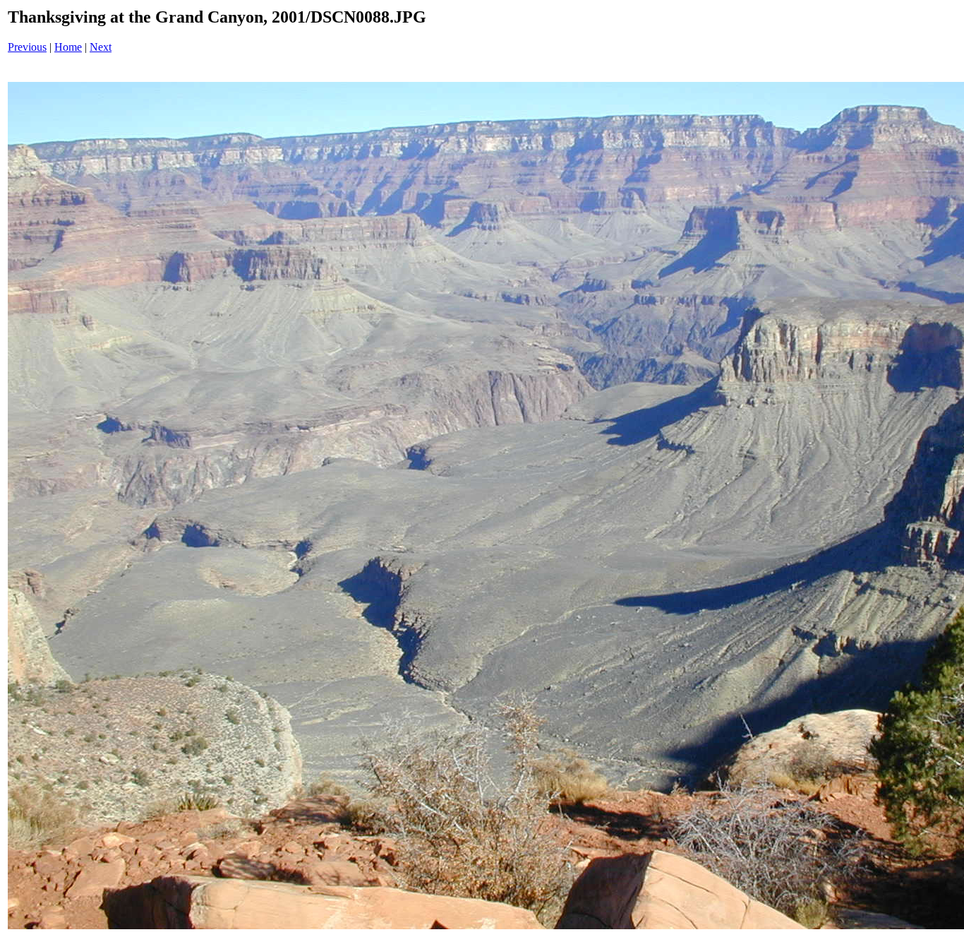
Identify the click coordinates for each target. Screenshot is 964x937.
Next (101, 47)
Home (68, 47)
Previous (27, 47)
